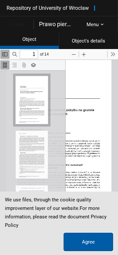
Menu (93, 24)
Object (29, 39)
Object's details (88, 41)
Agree (88, 242)
